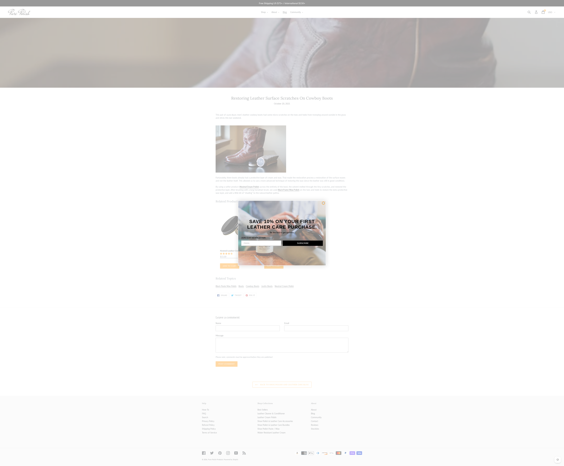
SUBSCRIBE (303, 243)
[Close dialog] (323, 203)
